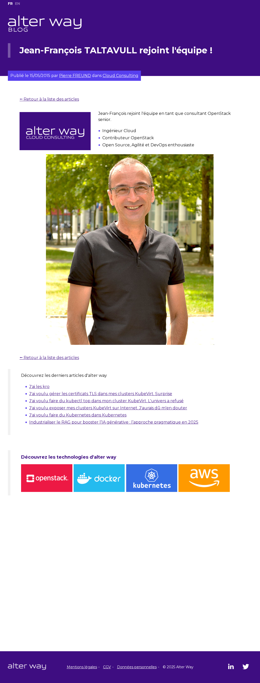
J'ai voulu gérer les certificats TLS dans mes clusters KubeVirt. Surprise (100, 393)
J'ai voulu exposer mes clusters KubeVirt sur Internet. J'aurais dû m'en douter (108, 408)
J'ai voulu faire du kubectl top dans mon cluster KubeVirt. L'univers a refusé (106, 400)
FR (10, 3)
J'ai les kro (39, 386)
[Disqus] (130, 585)
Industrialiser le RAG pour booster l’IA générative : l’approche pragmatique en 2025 (113, 422)
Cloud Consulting (120, 75)
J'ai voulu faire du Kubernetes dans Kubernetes (77, 415)
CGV (107, 667)
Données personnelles (137, 667)
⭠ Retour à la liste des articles (49, 99)
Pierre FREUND (75, 75)
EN (17, 3)
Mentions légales (82, 667)
